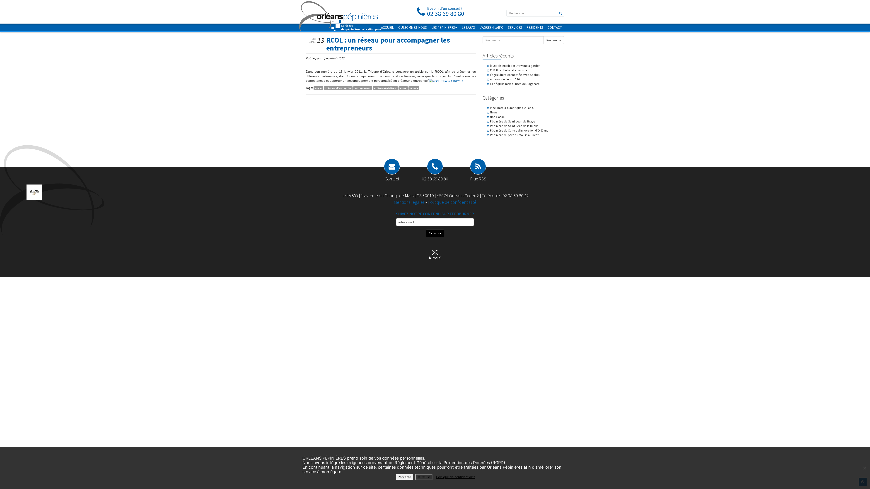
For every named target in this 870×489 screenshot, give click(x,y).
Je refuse (424, 477)
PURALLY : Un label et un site (508, 70)
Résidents (535, 27)
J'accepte (404, 477)
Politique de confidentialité (452, 202)
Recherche (553, 40)
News (494, 112)
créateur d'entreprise (338, 88)
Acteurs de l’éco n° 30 (505, 79)
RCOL (403, 88)
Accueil (387, 27)
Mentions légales (409, 202)
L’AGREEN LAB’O (491, 27)
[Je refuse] (864, 468)
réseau (414, 88)
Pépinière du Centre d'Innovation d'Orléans (519, 130)
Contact (555, 27)
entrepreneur (362, 88)
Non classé (497, 117)
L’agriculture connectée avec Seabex (515, 75)
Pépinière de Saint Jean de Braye (512, 121)
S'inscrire (435, 233)
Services (515, 27)
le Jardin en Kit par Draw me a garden (515, 66)
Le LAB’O (468, 27)
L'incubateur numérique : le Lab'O (512, 108)
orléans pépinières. (385, 88)
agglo (318, 88)
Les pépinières (443, 27)
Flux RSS (478, 179)
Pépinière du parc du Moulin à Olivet (514, 135)
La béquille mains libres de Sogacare (515, 84)
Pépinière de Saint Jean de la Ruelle (514, 126)
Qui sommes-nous (412, 27)
